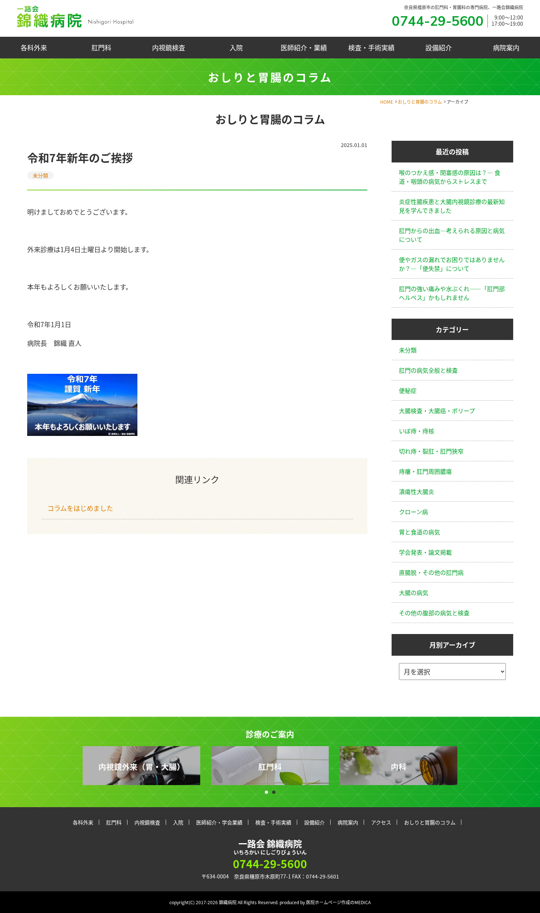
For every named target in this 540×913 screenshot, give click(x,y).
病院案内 (506, 47)
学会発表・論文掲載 (425, 552)
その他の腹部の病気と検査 (434, 612)
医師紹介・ (304, 47)
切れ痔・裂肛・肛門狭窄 (431, 451)
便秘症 (408, 390)
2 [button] (274, 790)
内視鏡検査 (168, 47)
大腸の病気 (413, 592)
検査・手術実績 (371, 47)
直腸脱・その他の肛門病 (431, 572)
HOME (386, 102)
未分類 (40, 175)
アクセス (381, 822)
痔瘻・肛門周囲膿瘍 (425, 471)
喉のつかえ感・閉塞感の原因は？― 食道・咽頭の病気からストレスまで (449, 177)
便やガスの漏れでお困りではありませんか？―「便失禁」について (452, 264)
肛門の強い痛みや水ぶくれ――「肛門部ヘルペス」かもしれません (452, 293)
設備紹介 (438, 47)
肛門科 (101, 47)
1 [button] (266, 790)
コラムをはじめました (80, 508)
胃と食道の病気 (419, 531)
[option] (141, 765)
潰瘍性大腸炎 (416, 491)
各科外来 (34, 47)
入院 (236, 47)
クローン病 (413, 511)
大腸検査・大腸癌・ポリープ (437, 410)
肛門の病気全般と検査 (428, 370)
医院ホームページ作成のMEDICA (338, 902)
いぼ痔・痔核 (416, 430)
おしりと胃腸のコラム (420, 102)
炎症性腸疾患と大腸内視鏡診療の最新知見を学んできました (452, 206)
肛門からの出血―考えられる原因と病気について (452, 235)
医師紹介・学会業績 (219, 822)
